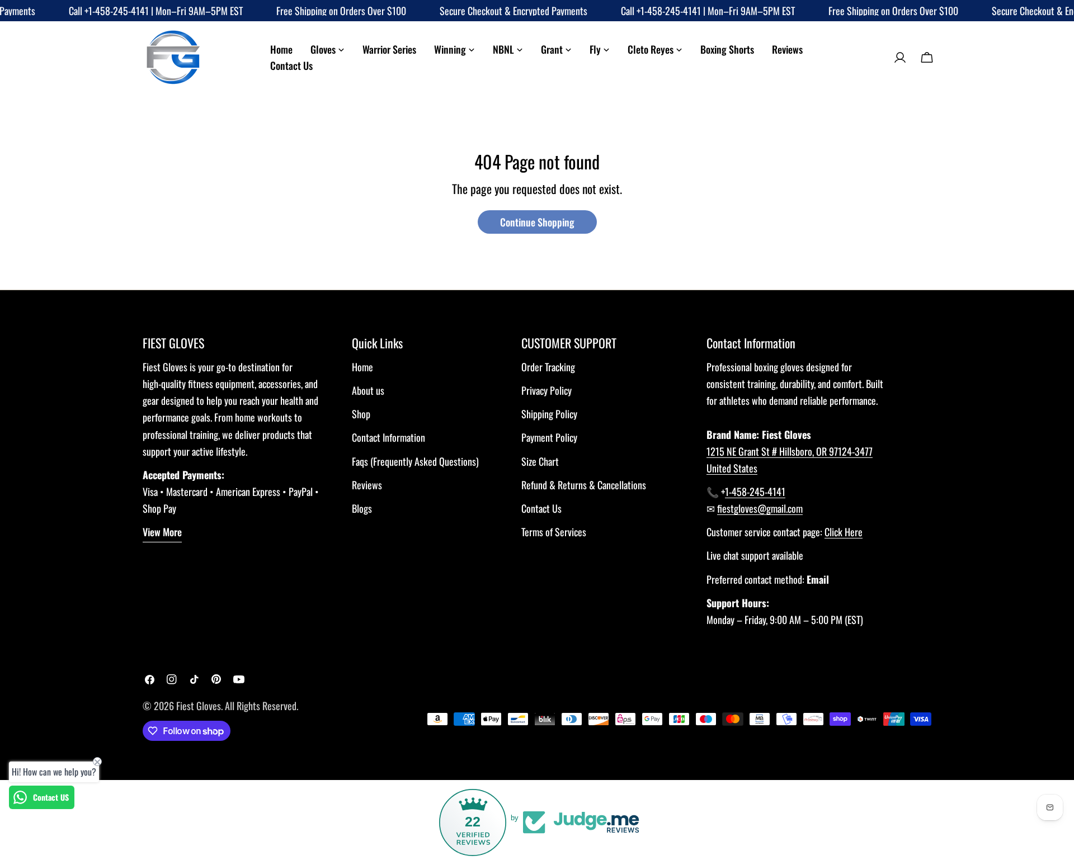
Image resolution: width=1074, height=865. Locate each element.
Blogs (362, 508)
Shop (361, 413)
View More (162, 531)
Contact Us (541, 508)
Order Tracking (548, 367)
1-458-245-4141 (755, 491)
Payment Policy (549, 437)
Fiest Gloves (198, 705)
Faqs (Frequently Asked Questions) (415, 461)
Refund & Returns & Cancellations (583, 485)
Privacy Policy (546, 390)
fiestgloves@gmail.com (760, 508)
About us (368, 390)
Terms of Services (553, 531)
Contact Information (388, 437)
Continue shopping (537, 222)
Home (362, 367)
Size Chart (540, 461)
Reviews (367, 485)
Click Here (844, 531)
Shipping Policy (549, 413)
